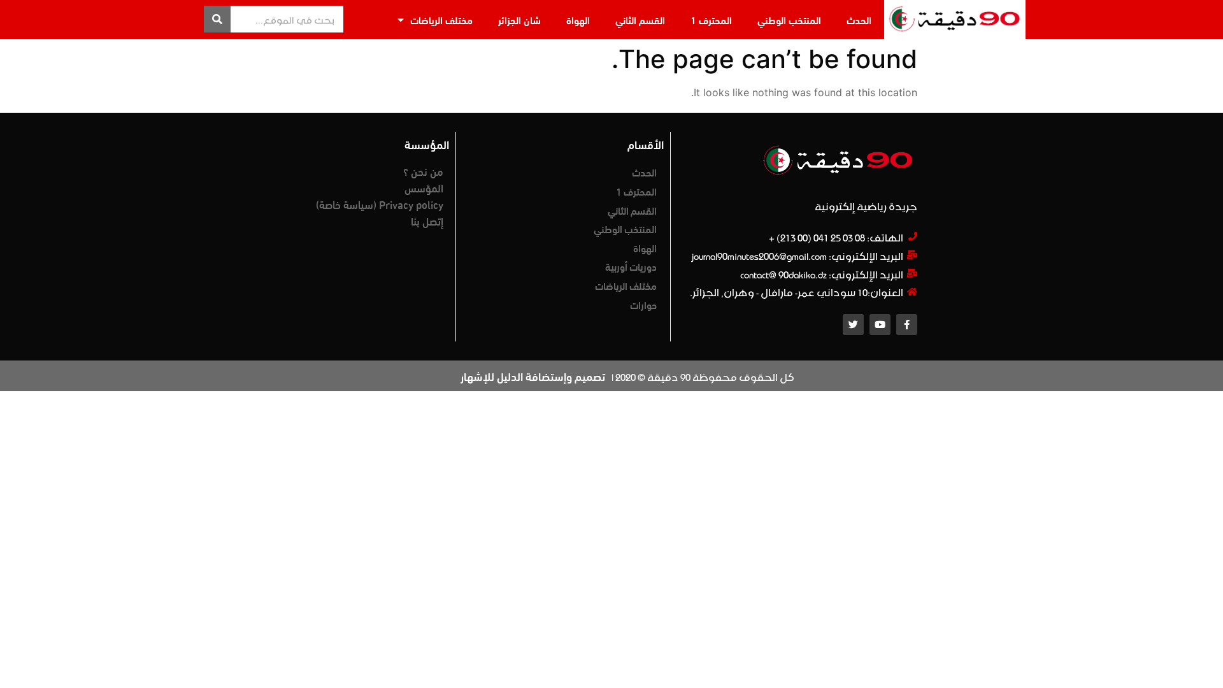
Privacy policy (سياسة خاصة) (379, 204)
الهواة (578, 19)
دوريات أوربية (631, 266)
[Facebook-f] (906, 324)
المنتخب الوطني (789, 19)
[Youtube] (879, 324)
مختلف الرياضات (441, 19)
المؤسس (423, 187)
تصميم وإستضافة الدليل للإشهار (533, 376)
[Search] (217, 19)
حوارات (643, 304)
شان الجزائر (519, 19)
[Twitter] (853, 324)
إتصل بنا (427, 220)
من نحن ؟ (423, 170)
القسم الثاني (640, 19)
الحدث (859, 19)
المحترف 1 (711, 19)
